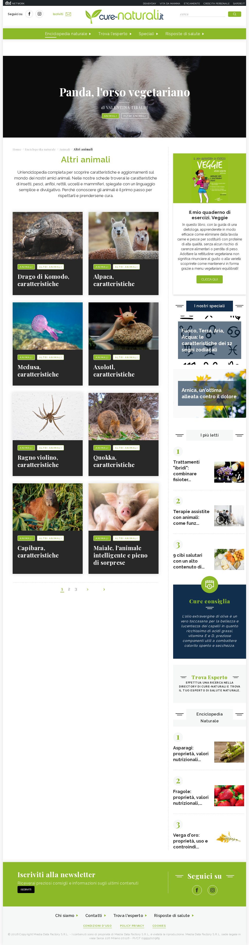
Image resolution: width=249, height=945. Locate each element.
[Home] (124, 17)
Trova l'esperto (113, 33)
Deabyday (149, 3)
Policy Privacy (132, 925)
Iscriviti (58, 14)
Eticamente (192, 3)
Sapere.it (239, 3)
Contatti (93, 915)
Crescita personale (217, 3)
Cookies (159, 925)
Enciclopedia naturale (66, 33)
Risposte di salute (182, 33)
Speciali (146, 33)
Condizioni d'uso (97, 925)
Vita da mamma (170, 3)
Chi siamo (64, 915)
